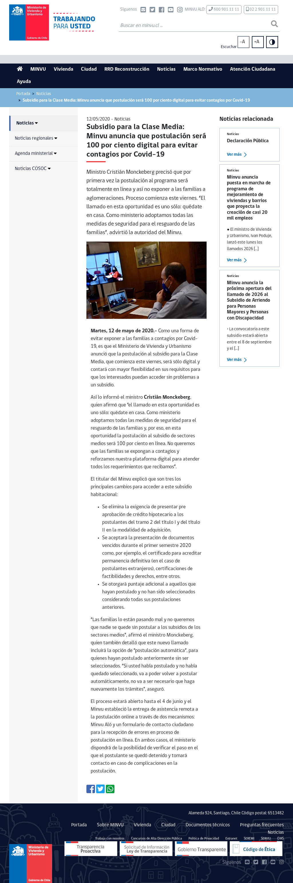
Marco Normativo (202, 69)
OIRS (280, 838)
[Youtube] (170, 10)
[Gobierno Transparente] (201, 849)
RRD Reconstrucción (126, 69)
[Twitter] (152, 10)
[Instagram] (180, 10)
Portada (23, 94)
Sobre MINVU (110, 825)
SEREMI (249, 838)
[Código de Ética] (256, 849)
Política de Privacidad (204, 838)
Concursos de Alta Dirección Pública (156, 838)
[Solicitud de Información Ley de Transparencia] (146, 849)
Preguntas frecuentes (262, 825)
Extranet (231, 838)
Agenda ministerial (34, 153)
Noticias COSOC (31, 168)
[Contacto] (143, 10)
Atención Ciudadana (252, 69)
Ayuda (24, 81)
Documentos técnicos (208, 825)
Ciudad (89, 69)
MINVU (38, 69)
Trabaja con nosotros (109, 838)
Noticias (166, 69)
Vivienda (63, 69)
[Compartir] (90, 791)
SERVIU (266, 838)
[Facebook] (161, 10)
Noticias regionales (34, 138)
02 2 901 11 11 (262, 9)
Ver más (234, 155)
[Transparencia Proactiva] (90, 849)
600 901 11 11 (226, 9)
